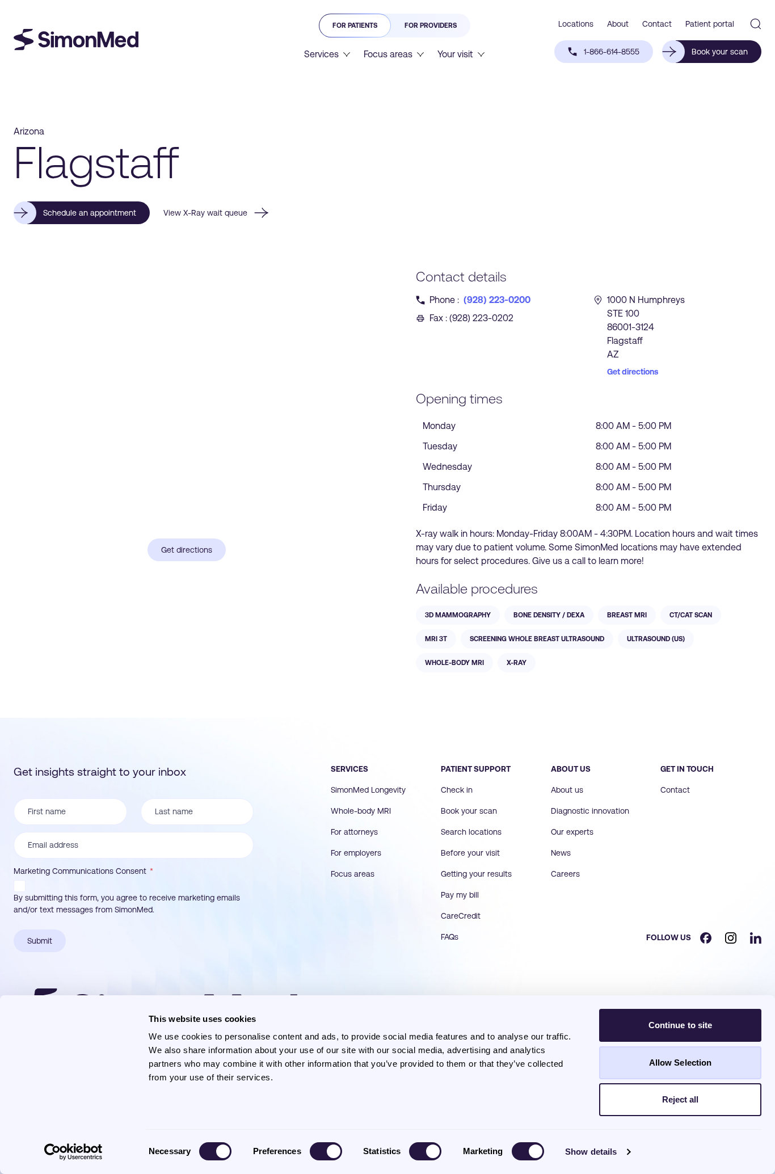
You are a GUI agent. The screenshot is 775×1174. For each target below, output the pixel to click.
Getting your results (476, 873)
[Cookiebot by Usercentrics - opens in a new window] (73, 1151)
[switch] (326, 1151)
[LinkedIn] (755, 938)
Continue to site (680, 1025)
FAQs (449, 936)
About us (571, 768)
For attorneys (354, 831)
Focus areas (352, 873)
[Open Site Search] (755, 24)
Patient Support (476, 768)
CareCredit (461, 915)
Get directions (632, 371)
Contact (675, 789)
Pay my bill (460, 894)
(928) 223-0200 (497, 299)
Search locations (471, 831)
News (561, 852)
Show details (591, 1151)
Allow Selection (680, 1062)
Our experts (572, 831)
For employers (356, 852)
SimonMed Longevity (368, 789)
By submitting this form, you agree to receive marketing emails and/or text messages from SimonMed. (127, 903)
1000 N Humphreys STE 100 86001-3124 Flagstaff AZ (646, 327)
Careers (565, 873)
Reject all (680, 1099)
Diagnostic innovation (590, 810)
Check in (457, 789)
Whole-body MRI (361, 810)
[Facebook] (705, 938)
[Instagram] (730, 938)
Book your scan (469, 810)
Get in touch (687, 768)
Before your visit (470, 852)
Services (349, 768)
